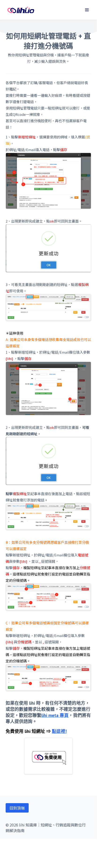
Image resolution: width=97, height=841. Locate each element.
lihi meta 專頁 (55, 715)
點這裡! (59, 731)
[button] (87, 10)
